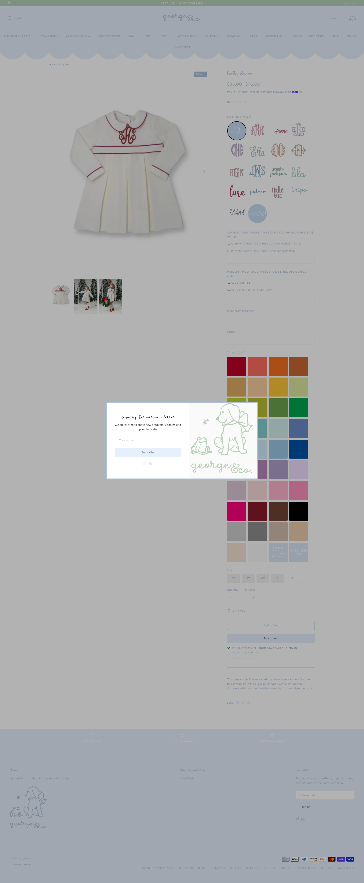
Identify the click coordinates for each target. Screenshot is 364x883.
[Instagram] (144, 463)
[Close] (253, 406)
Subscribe (148, 452)
